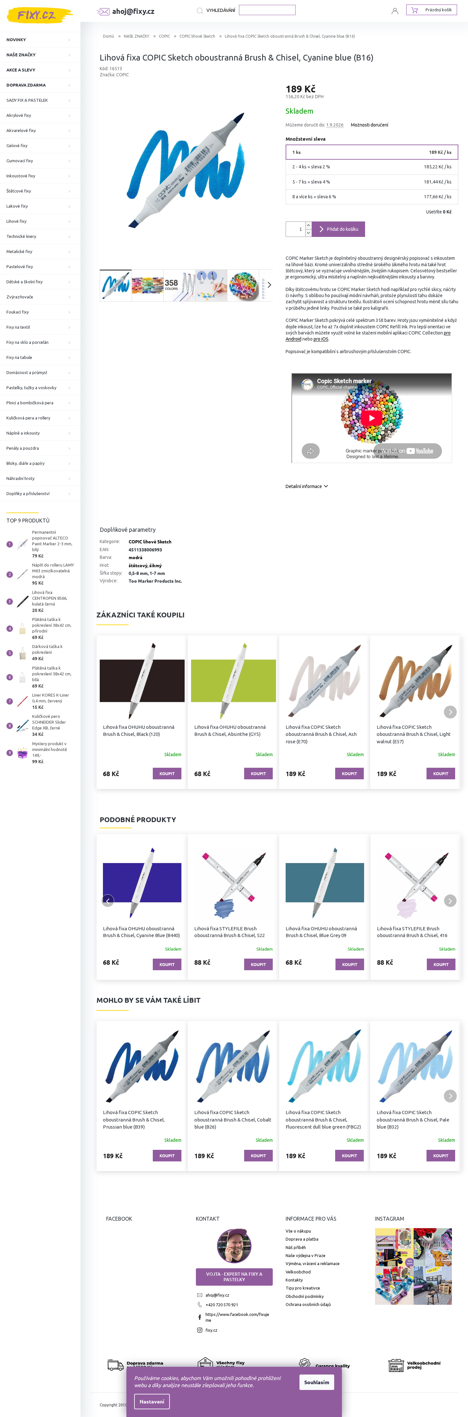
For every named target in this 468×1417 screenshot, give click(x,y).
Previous (107, 900)
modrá (135, 557)
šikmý (155, 565)
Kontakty (294, 1280)
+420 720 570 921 (222, 1304)
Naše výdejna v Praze (306, 1255)
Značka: (114, 74)
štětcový (138, 565)
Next (450, 900)
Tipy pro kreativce (303, 1288)
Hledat (218, 11)
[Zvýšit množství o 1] (308, 225)
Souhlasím (316, 1382)
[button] (107, 712)
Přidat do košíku (342, 229)
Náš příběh (296, 1247)
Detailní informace (304, 486)
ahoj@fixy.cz (217, 1295)
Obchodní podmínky (305, 1296)
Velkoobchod (298, 1272)
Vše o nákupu (298, 1231)
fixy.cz (211, 1330)
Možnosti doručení (369, 124)
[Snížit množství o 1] (308, 233)
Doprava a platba (302, 1239)
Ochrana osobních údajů (308, 1304)
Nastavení (152, 1401)
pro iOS (321, 339)
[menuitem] (40, 39)
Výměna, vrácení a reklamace (313, 1263)
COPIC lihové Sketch (150, 541)
